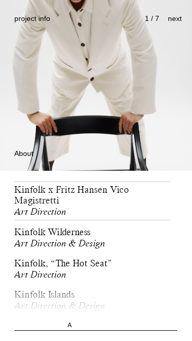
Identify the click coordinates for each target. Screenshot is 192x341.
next (175, 18)
